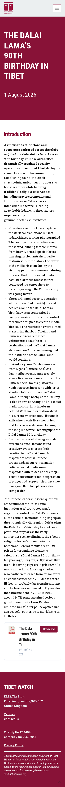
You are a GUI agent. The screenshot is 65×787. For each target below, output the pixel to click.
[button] (57, 8)
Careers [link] (9, 714)
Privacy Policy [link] (14, 745)
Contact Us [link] (11, 719)
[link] (8, 8)
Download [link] (49, 629)
